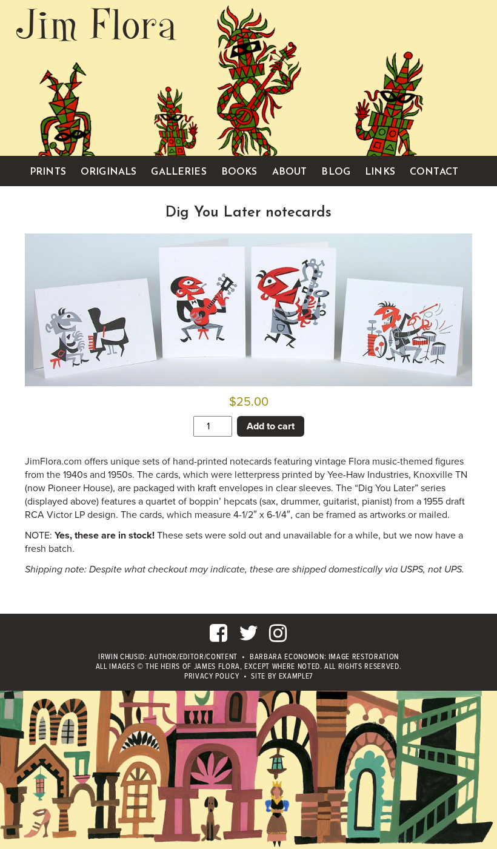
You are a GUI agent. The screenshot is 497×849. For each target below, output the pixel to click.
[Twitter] (249, 638)
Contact (434, 172)
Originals (108, 172)
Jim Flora (96, 24)
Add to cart (271, 426)
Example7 (296, 676)
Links (380, 172)
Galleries (178, 172)
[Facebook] (218, 638)
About (289, 172)
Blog (335, 172)
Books (239, 172)
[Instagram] (278, 638)
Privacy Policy (211, 676)
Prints (48, 172)
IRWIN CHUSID (121, 657)
